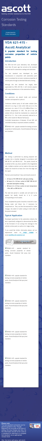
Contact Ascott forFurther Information (10, 33)
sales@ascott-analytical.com (16, 235)
